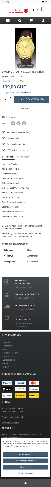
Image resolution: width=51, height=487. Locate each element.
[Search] (19, 21)
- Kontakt (6, 342)
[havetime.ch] (25, 10)
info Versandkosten (24, 92)
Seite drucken (10, 117)
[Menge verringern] (10, 101)
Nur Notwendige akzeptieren (26, 461)
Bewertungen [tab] (23, 157)
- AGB (4, 349)
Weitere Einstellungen (25, 473)
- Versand (6, 363)
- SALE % (5, 367)
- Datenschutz (8, 356)
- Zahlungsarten (8, 360)
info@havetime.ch (15, 417)
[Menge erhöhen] (10, 98)
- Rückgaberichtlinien (11, 353)
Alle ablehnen (25, 467)
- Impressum (7, 346)
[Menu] (8, 20)
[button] (13, 123)
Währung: (6, 2)
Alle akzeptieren (25, 454)
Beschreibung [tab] (8, 157)
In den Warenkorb (33, 99)
